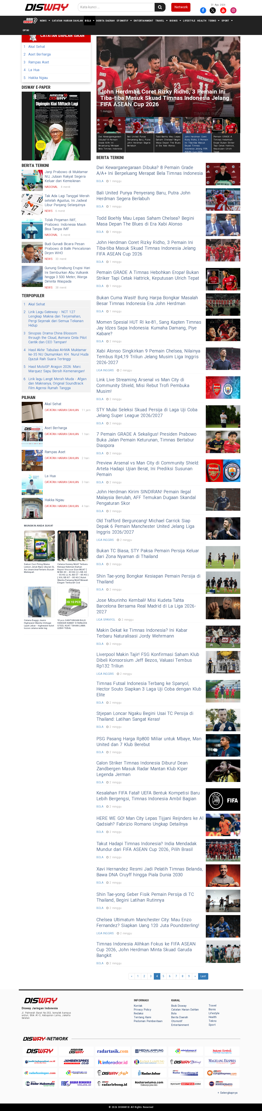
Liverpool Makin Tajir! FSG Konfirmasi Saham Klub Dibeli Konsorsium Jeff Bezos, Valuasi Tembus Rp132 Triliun (147, 660)
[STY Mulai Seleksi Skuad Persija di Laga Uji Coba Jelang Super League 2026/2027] (223, 416)
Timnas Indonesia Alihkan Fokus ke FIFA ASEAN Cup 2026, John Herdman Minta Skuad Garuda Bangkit (146, 950)
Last (203, 976)
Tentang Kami (142, 1017)
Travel (159, 20)
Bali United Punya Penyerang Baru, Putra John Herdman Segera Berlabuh (143, 196)
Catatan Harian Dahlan (67, 20)
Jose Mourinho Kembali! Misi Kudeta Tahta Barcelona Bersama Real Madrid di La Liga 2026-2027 (146, 606)
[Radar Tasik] (112, 1051)
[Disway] (40, 1051)
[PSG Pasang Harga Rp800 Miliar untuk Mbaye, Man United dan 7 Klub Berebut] (223, 745)
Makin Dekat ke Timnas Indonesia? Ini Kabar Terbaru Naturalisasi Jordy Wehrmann (141, 633)
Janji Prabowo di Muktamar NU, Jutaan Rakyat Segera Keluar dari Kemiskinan (66, 176)
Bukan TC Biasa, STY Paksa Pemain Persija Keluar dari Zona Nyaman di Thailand (147, 554)
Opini (26, 30)
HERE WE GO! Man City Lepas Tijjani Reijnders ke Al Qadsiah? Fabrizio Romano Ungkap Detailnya (149, 821)
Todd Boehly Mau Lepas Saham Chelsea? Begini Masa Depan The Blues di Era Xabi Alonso (145, 221)
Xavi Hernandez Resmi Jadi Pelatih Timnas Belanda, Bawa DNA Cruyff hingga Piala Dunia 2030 (149, 872)
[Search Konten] (160, 7)
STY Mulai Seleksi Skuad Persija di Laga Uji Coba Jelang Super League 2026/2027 (146, 413)
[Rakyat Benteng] (185, 1084)
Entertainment (143, 20)
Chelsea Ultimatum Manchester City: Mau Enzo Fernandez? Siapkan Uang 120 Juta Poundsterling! (147, 923)
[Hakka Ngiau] (32, 508)
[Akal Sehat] (32, 412)
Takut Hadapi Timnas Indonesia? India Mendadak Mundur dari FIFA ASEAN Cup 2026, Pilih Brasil (146, 847)
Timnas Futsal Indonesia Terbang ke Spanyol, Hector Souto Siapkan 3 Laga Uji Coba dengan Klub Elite (148, 689)
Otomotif (122, 20)
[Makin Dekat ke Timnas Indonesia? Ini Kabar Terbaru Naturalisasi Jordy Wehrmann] (223, 637)
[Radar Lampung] (149, 1062)
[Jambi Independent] (40, 1062)
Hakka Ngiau (36, 78)
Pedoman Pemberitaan (148, 1021)
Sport (225, 20)
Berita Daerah (105, 20)
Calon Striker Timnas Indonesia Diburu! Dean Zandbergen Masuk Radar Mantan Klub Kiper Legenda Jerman (142, 769)
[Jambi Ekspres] (76, 1062)
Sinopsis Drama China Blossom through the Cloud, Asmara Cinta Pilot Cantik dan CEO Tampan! (55, 338)
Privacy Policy (142, 1010)
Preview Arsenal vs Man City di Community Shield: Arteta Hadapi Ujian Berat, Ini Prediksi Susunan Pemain (147, 469)
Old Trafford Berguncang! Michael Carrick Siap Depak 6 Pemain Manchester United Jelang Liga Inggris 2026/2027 (145, 527)
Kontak (138, 1006)
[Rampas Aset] (32, 460)
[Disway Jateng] (185, 1062)
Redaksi (138, 1014)
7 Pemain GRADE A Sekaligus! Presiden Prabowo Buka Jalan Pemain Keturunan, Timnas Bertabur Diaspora (146, 440)
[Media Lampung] (149, 1051)
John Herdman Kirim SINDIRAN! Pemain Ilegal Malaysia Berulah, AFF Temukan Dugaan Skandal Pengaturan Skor (146, 498)
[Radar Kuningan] (40, 1073)
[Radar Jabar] (149, 1073)
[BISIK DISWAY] (30, 20)
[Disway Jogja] (112, 1073)
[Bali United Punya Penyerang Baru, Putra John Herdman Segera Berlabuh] (223, 199)
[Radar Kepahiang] (185, 1073)
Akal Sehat (34, 47)
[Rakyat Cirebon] (222, 1051)
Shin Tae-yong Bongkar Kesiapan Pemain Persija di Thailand (148, 579)
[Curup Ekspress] (222, 1073)
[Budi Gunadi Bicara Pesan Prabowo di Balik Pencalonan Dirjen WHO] (32, 252)
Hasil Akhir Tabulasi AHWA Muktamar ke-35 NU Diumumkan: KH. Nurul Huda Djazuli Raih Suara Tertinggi (56, 354)
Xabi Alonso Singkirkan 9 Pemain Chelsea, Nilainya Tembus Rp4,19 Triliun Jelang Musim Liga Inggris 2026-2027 (148, 357)
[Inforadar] (112, 1062)
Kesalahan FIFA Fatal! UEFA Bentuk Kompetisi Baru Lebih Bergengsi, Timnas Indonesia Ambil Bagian (148, 796)
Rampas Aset (36, 62)
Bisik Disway (179, 1006)
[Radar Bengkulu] (76, 1084)
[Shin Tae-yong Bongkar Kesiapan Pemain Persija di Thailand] (223, 582)
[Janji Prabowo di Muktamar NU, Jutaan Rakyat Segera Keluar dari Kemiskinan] (32, 180)
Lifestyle (189, 20)
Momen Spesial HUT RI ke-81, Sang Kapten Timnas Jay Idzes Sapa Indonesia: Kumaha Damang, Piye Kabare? (148, 328)
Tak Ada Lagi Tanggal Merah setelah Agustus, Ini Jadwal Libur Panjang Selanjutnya (67, 200)
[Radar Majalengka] (76, 1073)
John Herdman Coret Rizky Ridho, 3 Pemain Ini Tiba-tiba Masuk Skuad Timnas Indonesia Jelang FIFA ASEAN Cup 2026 (146, 248)
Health (201, 20)
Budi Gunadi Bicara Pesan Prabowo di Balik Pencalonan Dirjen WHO (68, 248)
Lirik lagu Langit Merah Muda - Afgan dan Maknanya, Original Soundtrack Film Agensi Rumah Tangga (55, 383)
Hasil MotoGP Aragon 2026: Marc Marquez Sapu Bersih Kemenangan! (54, 369)
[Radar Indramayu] (185, 1051)
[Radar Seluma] (149, 1084)
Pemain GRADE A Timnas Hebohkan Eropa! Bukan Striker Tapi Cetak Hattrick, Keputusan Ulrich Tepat (147, 275)
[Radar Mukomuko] (40, 1084)
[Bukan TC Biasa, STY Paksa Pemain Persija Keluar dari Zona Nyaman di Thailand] (223, 557)
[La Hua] (32, 484)
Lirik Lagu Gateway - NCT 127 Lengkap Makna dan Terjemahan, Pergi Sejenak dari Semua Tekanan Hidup (53, 319)
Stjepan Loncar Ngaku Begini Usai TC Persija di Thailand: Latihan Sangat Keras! (144, 716)
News (43, 20)
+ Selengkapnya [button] (227, 1093)
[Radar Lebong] (112, 1084)
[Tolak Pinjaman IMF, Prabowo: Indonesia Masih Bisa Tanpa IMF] (32, 228)
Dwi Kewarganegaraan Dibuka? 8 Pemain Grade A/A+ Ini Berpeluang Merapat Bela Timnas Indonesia (149, 170)
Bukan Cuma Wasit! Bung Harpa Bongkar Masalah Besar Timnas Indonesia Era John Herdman (147, 301)
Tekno (212, 20)
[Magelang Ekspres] (222, 1062)
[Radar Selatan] (222, 1084)
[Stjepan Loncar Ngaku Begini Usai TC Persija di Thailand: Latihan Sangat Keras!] (223, 720)
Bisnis (174, 20)
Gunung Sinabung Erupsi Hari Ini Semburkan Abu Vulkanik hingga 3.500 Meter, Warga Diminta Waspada (67, 274)
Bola (88, 20)
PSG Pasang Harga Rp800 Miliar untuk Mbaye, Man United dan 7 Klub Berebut (148, 742)
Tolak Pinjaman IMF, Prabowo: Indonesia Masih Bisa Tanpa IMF (65, 224)
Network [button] (181, 7)
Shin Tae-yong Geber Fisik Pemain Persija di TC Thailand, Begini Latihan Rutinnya (145, 897)
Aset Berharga (37, 54)
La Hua (31, 70)
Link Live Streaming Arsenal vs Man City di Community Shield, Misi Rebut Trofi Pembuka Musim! (142, 386)
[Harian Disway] (76, 1051)
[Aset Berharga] (32, 436)
